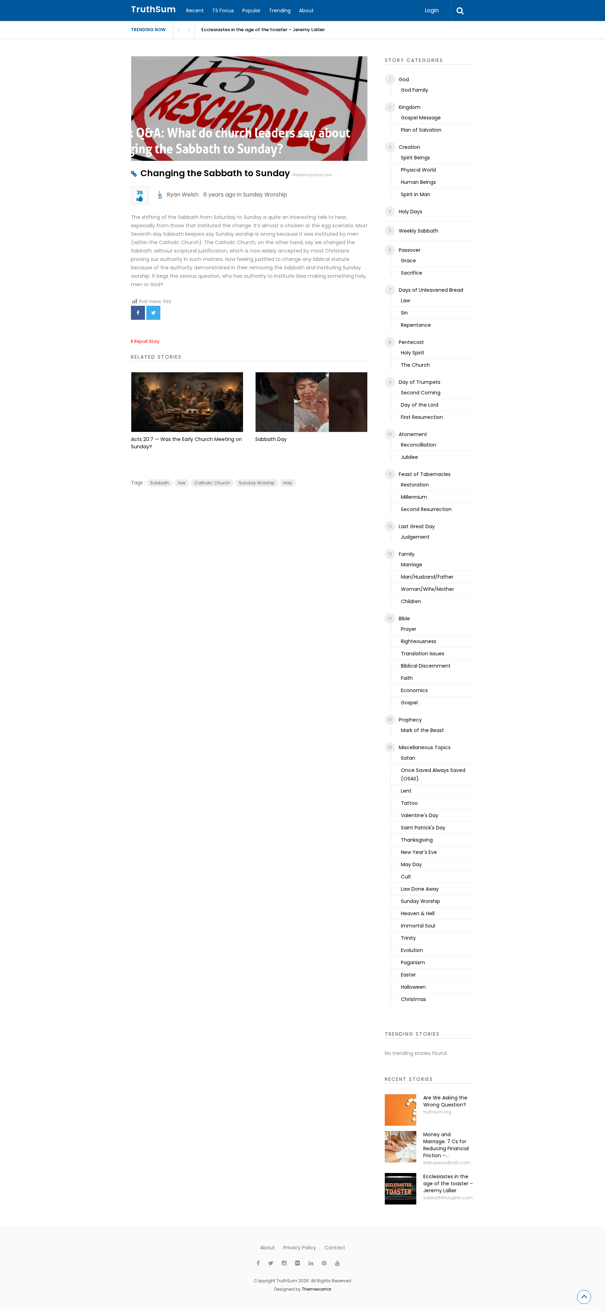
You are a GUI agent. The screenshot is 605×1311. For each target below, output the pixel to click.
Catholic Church (212, 483)
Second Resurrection (426, 509)
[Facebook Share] (138, 313)
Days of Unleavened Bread (431, 290)
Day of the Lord (419, 404)
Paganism (413, 962)
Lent (406, 790)
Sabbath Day (271, 439)
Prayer (408, 629)
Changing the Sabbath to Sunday (215, 173)
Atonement (413, 434)
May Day (411, 864)
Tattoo (409, 803)
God (404, 79)
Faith (407, 678)
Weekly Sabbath (418, 230)
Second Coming (420, 392)
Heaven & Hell (417, 913)
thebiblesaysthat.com (312, 175)
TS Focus (223, 10)
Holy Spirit (412, 352)
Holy (287, 483)
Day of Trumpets (419, 382)
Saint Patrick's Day (423, 827)
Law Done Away (420, 888)
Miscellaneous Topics (425, 747)
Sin (404, 312)
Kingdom (409, 107)
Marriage (411, 564)
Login (432, 10)
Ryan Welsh (183, 195)
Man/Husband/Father (427, 576)
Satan (408, 757)
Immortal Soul (418, 925)
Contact (335, 1247)
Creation (409, 147)
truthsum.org (437, 1112)
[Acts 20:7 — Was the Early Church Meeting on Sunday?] (187, 402)
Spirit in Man (415, 194)
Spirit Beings (415, 157)
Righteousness (418, 641)
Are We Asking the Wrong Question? (445, 1101)
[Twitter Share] (153, 313)
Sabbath (159, 483)
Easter (408, 974)
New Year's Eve (419, 852)
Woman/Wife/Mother (427, 589)
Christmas (413, 999)
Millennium (414, 497)
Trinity (408, 937)
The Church (415, 364)
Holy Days (410, 211)
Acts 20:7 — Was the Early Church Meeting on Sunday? (186, 443)
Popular (251, 10)
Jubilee (409, 457)
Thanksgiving (417, 839)
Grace (408, 260)
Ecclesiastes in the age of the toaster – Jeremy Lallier (263, 29)
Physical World (418, 169)
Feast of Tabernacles (425, 474)
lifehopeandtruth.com (446, 1163)
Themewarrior (316, 1289)
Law (405, 300)
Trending (280, 10)
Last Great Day (417, 526)
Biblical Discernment (426, 665)
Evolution (412, 950)
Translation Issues (422, 653)
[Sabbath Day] (311, 402)
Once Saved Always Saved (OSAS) (433, 774)
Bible (404, 618)
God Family (414, 90)
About (306, 10)
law (182, 483)
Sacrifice (411, 272)
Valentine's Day (419, 815)
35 (140, 193)
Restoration (415, 484)
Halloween (413, 987)
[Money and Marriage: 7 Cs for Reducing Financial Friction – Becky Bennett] (400, 1146)
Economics (414, 690)
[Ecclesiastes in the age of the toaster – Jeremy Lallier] (400, 1189)
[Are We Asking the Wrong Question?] (400, 1110)
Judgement (415, 536)
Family (407, 554)
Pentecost (411, 342)
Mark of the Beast (422, 730)
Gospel (409, 702)
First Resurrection (422, 417)
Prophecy (410, 719)
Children (411, 601)
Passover (409, 250)
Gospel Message (421, 117)
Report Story (147, 341)
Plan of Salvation (421, 129)
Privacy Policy (299, 1247)
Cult (406, 876)
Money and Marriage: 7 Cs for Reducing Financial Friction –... (446, 1145)
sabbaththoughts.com (448, 1198)
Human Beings (418, 182)
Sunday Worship (265, 195)
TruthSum (153, 9)
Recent (195, 10)
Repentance (416, 325)
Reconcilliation (418, 444)
